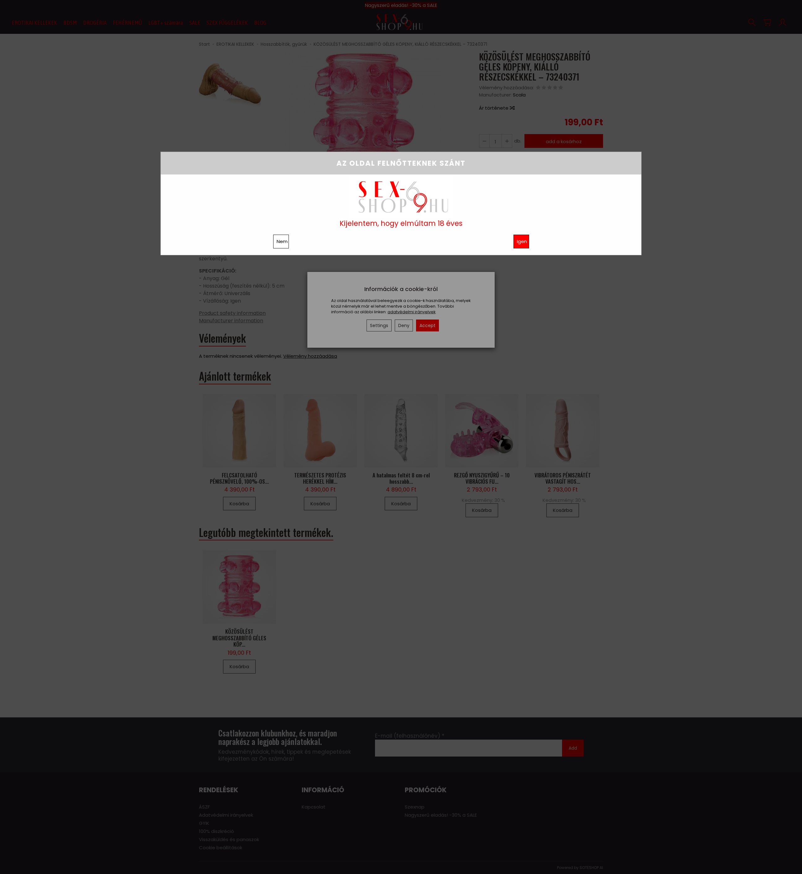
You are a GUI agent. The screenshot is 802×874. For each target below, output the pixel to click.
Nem (282, 241)
